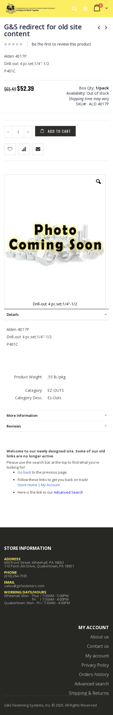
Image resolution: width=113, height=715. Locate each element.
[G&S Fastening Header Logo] (30, 8)
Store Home (27, 484)
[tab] (56, 314)
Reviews (14, 426)
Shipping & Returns (89, 693)
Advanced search (92, 684)
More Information (22, 415)
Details (13, 314)
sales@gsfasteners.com (24, 585)
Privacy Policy (95, 665)
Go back (24, 472)
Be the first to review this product (61, 44)
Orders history (94, 674)
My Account (50, 484)
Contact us (98, 646)
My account (97, 656)
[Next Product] (106, 27)
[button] (98, 186)
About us (99, 637)
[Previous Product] (99, 27)
